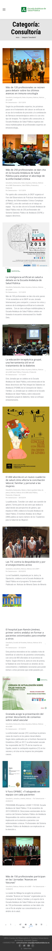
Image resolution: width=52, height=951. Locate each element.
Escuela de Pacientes (20, 643)
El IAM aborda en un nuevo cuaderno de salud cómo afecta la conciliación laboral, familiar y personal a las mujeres (25, 481)
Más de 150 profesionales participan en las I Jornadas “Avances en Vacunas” (25, 879)
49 (31, 924)
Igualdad (34, 490)
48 (26, 924)
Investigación (17, 97)
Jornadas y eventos (19, 798)
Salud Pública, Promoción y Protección (24, 372)
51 (41, 924)
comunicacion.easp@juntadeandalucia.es (32, 943)
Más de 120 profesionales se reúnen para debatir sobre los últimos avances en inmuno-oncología (25, 90)
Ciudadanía (9, 569)
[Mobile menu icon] (4, 9)
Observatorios (17, 185)
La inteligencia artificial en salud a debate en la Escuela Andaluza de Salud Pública (24, 280)
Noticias (35, 97)
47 (20, 924)
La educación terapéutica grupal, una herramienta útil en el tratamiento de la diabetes (24, 362)
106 (23, 927)
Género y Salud (26, 490)
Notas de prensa (27, 97)
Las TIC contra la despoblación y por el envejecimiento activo (25, 563)
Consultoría (9, 97)
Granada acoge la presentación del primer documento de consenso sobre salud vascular (24, 717)
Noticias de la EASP (22, 493)
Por (11, 102)
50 (36, 924)
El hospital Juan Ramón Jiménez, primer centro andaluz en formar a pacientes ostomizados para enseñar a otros (26, 634)
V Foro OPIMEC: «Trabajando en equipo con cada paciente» (23, 793)
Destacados (17, 183)
